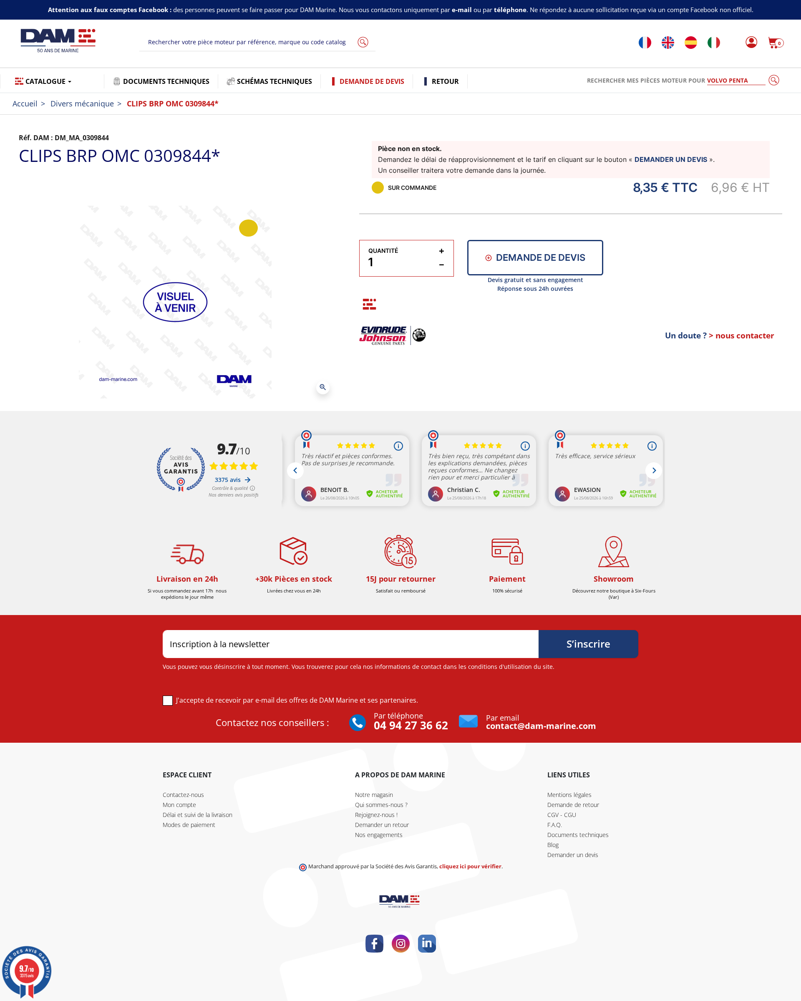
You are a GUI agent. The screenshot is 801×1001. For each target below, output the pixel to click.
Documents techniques (578, 835)
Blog (553, 845)
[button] (776, 42)
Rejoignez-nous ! (376, 815)
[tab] (369, 304)
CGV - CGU (561, 815)
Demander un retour (382, 825)
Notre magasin (374, 795)
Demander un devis (572, 855)
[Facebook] (374, 943)
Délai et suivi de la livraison (197, 815)
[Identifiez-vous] (749, 42)
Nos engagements (379, 835)
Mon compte (179, 805)
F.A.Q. (554, 825)
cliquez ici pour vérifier (470, 866)
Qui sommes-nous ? (381, 805)
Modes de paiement (189, 825)
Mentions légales (569, 795)
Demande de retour (573, 805)
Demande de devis (540, 257)
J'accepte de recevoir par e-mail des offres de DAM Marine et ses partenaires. (297, 700)
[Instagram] (401, 943)
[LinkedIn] (427, 943)
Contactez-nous (183, 795)
